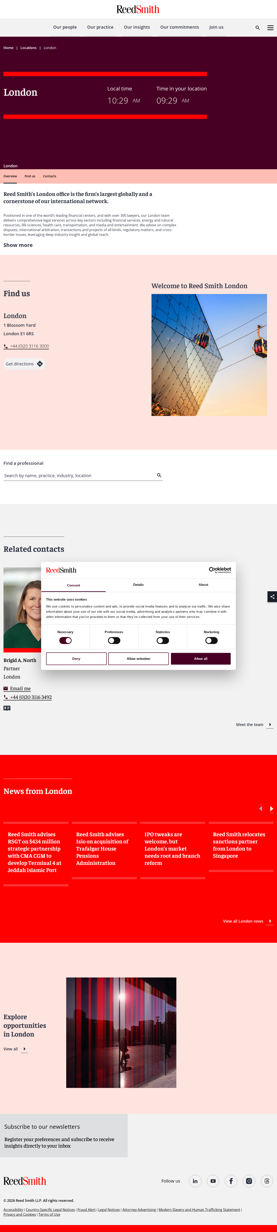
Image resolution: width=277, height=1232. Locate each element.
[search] (159, 475)
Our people (65, 27)
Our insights (137, 27)
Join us (216, 27)
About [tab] (203, 584)
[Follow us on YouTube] (213, 1181)
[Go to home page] (139, 9)
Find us (30, 176)
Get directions (20, 364)
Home (8, 47)
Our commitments (179, 27)
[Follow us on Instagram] (249, 1181)
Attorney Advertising (139, 1209)
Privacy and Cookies (19, 1214)
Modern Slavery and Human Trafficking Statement (199, 1209)
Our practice (100, 27)
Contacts (49, 176)
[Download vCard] (6, 708)
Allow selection (138, 658)
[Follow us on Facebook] (231, 1181)
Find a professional (23, 463)
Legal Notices (109, 1209)
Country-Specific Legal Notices (50, 1209)
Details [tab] (138, 584)
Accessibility (13, 1209)
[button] (272, 808)
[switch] (114, 640)
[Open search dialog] (258, 28)
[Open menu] (270, 28)
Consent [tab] (73, 585)
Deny (76, 658)
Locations (29, 47)
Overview (10, 176)
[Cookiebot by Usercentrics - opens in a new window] (212, 570)
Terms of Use (49, 1214)
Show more (18, 244)
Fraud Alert (86, 1209)
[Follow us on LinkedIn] (195, 1181)
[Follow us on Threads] (267, 1181)
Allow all (200, 658)
